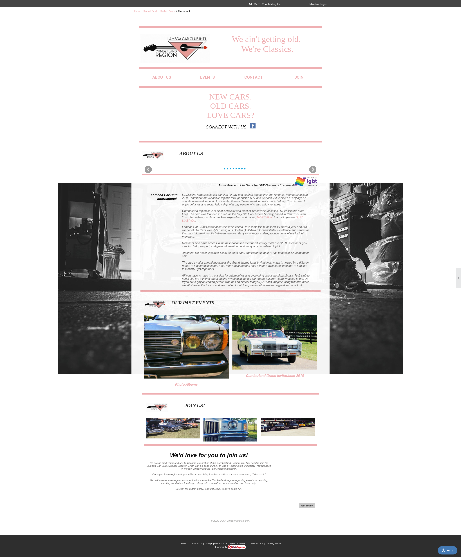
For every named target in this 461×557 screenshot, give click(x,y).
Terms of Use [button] (256, 543)
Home (137, 11)
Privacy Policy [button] (274, 543)
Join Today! (307, 505)
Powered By (221, 547)
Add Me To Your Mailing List (265, 4)
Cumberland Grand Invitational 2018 (275, 375)
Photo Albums (186, 384)
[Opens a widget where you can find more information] (447, 550)
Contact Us (196, 543)
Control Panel (150, 11)
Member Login (318, 4)
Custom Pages (167, 11)
